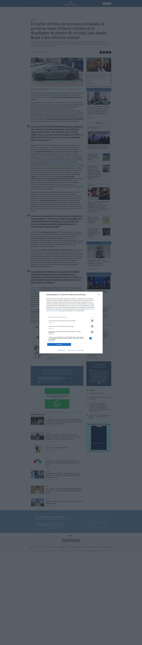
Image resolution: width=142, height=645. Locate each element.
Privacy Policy (80, 350)
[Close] (99, 294)
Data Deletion (61, 350)
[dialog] (71, 322)
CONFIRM (59, 344)
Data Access (71, 350)
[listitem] (71, 317)
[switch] (91, 321)
